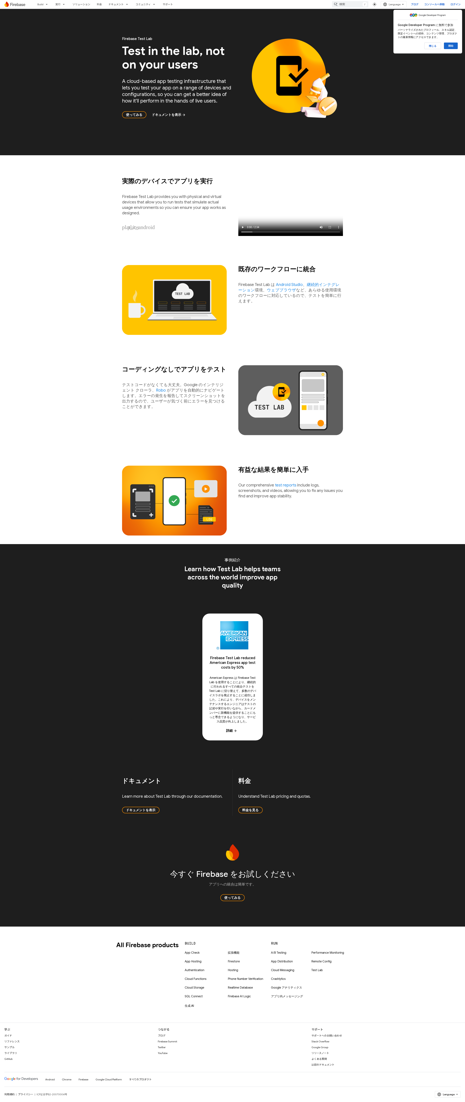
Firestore (234, 961)
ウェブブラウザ (281, 290)
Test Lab (317, 970)
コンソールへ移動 (434, 4)
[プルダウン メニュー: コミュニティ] (155, 4)
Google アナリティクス (286, 987)
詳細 (231, 731)
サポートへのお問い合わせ (327, 1035)
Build (40, 4)
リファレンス (12, 1041)
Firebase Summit (167, 1041)
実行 (57, 4)
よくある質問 (319, 1059)
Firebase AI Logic (239, 996)
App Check (192, 953)
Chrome (66, 1079)
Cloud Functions (196, 979)
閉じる (432, 46)
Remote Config (321, 961)
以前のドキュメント (323, 1064)
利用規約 (9, 1094)
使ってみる (134, 115)
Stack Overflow (320, 1041)
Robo (161, 390)
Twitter (162, 1047)
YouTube (162, 1053)
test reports (285, 485)
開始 (450, 45)
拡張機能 (233, 953)
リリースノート (320, 1053)
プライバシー (25, 1094)
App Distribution (282, 961)
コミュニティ (143, 4)
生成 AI (189, 1006)
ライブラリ (10, 1053)
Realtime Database (240, 987)
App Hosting (193, 961)
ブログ (414, 4)
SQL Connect (194, 996)
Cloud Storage (194, 987)
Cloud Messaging (282, 970)
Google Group (320, 1047)
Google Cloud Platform (109, 1079)
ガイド (8, 1035)
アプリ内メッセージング (287, 996)
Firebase (83, 1079)
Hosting (233, 970)
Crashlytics (278, 979)
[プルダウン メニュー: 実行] (64, 4)
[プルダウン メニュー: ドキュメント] (128, 4)
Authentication (194, 970)
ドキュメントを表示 (169, 115)
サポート (168, 4)
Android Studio (289, 284)
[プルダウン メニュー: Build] (47, 4)
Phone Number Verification (245, 979)
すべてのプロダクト (140, 1079)
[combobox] (350, 4)
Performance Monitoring (327, 953)
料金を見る (250, 810)
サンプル (9, 1047)
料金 (99, 4)
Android (50, 1079)
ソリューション (81, 4)
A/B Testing (278, 953)
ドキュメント (116, 4)
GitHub (8, 1059)
